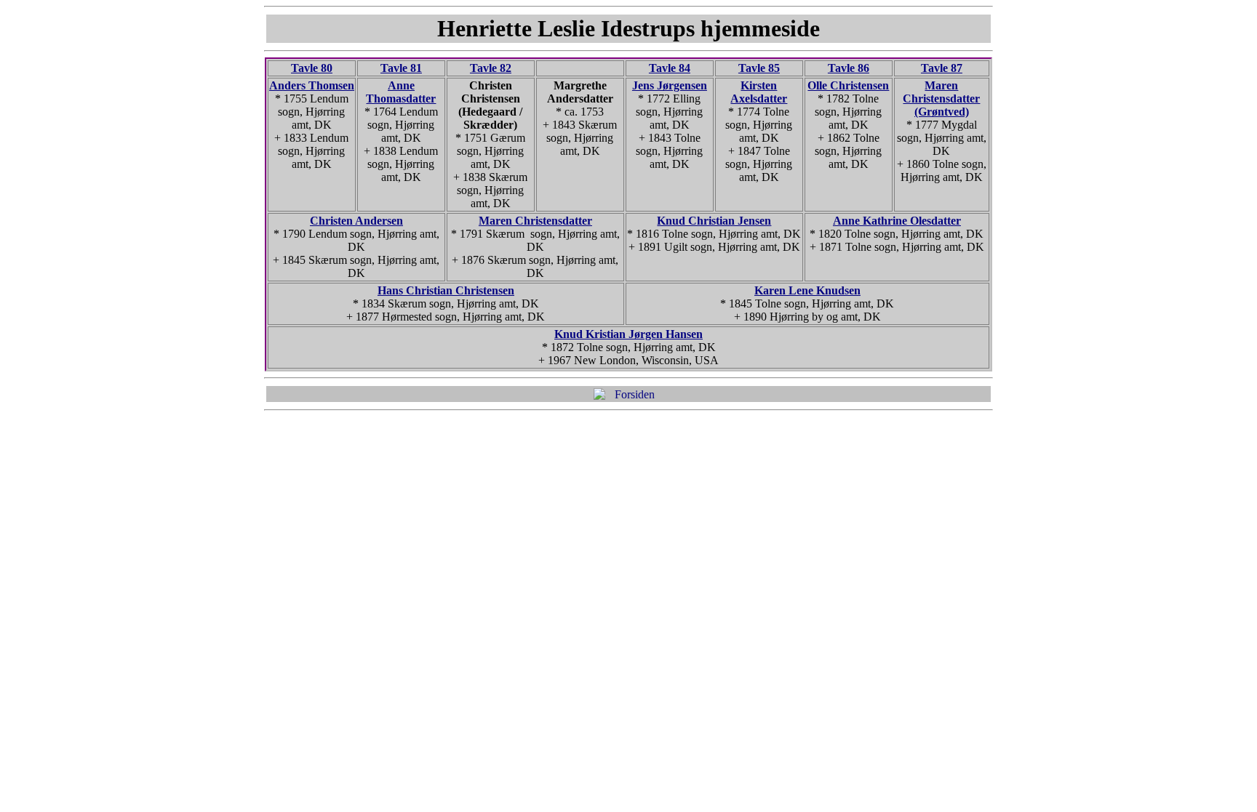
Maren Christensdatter (535, 220)
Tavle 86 (848, 68)
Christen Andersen (356, 220)
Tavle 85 (759, 68)
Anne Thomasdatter (401, 92)
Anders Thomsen (311, 85)
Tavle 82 (490, 68)
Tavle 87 (941, 68)
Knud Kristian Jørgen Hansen (628, 334)
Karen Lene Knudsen (807, 290)
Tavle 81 (401, 68)
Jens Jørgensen (669, 85)
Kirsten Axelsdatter (758, 92)
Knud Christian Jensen (714, 220)
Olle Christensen (848, 85)
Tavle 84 (669, 68)
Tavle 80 (311, 68)
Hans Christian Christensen (446, 290)
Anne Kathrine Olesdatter (897, 220)
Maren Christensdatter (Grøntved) (941, 98)
